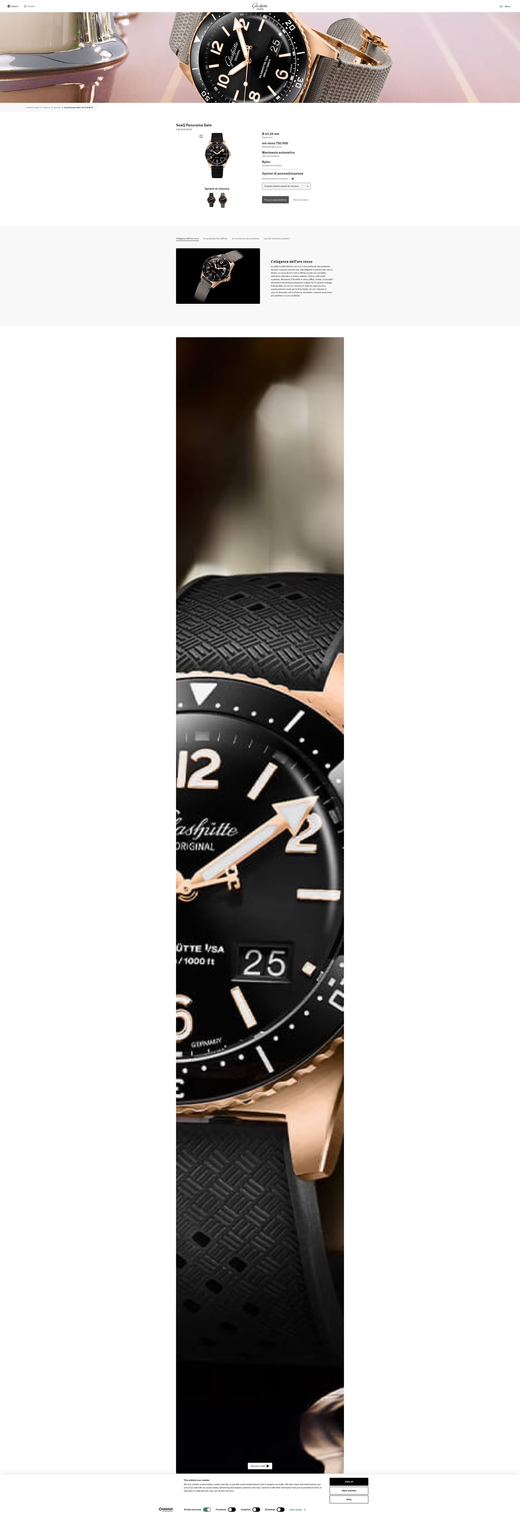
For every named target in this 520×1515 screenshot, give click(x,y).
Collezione (46, 107)
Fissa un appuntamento (275, 199)
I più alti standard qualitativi (277, 238)
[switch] (232, 1509)
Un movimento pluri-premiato (245, 238)
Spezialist (57, 107)
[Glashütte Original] (260, 6)
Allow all (349, 1481)
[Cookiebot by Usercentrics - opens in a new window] (166, 1510)
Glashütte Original (32, 107)
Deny (349, 1499)
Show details (296, 1510)
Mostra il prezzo (300, 199)
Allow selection (349, 1490)
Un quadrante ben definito (215, 238)
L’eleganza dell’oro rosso (187, 238)
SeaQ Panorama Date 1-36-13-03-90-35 (78, 107)
